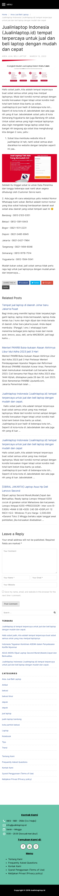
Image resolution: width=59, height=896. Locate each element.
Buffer (5, 287)
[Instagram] (36, 846)
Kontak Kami (7, 768)
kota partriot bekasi (11, 725)
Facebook (24, 283)
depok (5, 702)
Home (4, 14)
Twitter (36, 283)
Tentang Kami (8, 756)
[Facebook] (23, 846)
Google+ (48, 283)
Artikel (5, 685)
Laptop (5, 730)
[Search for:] (29, 612)
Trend (4, 747)
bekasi (5, 690)
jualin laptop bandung (12, 719)
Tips (4, 742)
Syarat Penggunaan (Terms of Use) (18, 773)
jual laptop (6, 713)
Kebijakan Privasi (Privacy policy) (17, 779)
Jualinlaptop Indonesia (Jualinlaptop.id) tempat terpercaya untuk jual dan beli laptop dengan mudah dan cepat (29, 444)
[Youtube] (29, 846)
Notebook (6, 736)
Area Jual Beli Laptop (20, 14)
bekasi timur (7, 696)
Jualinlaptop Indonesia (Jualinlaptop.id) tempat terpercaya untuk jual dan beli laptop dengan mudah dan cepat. (29, 397)
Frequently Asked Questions (14, 762)
